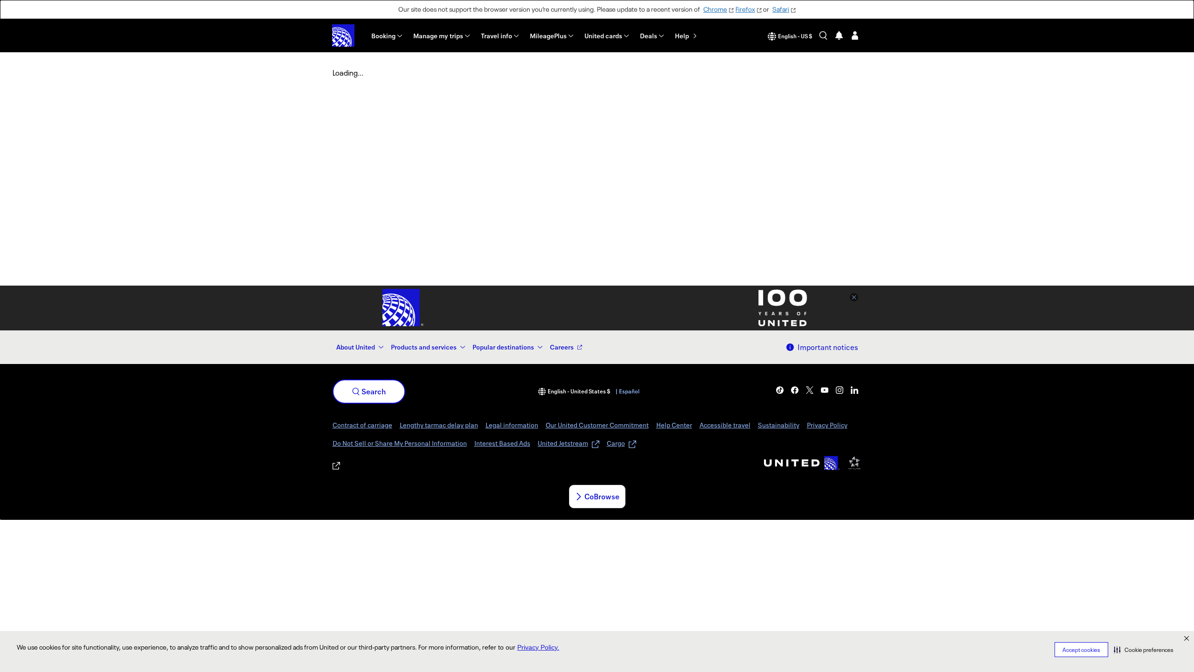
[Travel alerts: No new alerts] (839, 35)
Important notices (828, 347)
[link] (779, 390)
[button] (1143, 649)
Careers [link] (562, 347)
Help (682, 35)
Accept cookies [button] (1081, 650)
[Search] (823, 35)
